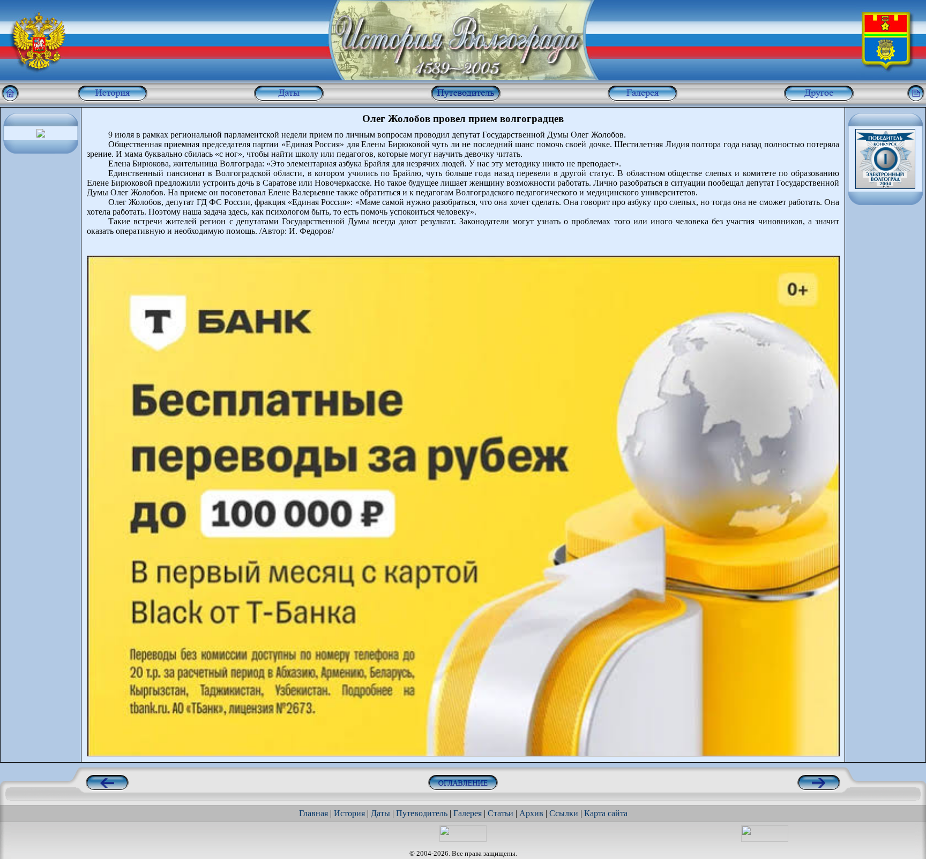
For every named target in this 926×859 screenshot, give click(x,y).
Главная (313, 813)
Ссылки (563, 813)
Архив (531, 813)
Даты (380, 813)
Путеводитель (421, 813)
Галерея (467, 813)
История (349, 813)
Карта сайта (606, 813)
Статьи (500, 813)
